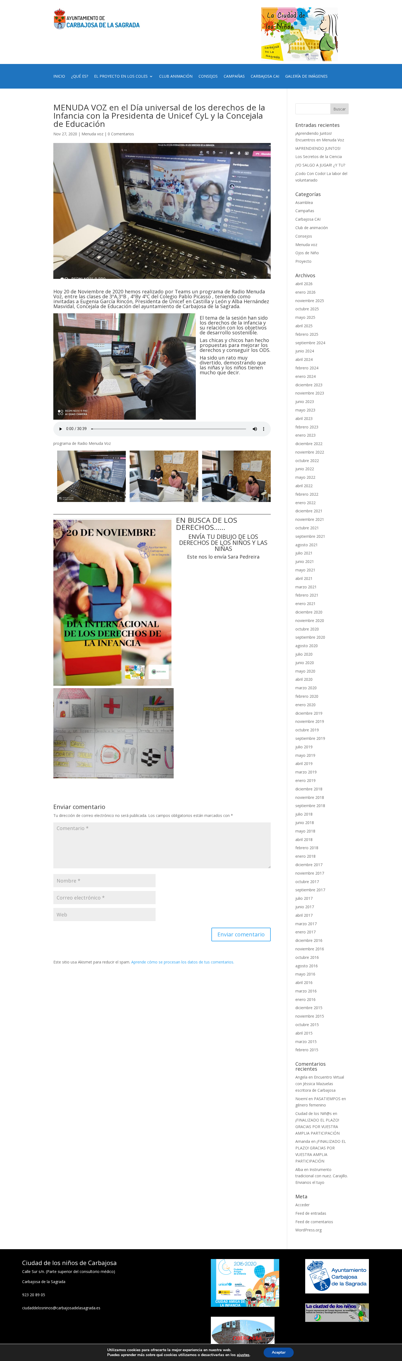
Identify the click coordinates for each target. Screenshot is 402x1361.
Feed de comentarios (314, 1221)
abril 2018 (304, 839)
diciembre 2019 (308, 713)
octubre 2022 (307, 460)
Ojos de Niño (307, 252)
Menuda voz (92, 133)
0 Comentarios (121, 133)
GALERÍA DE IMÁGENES (306, 76)
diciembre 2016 (308, 940)
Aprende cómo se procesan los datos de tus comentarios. (182, 962)
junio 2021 (304, 561)
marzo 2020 (306, 687)
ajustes (243, 1355)
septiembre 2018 (310, 805)
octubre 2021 (307, 527)
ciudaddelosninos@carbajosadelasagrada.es (61, 1307)
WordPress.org (308, 1230)
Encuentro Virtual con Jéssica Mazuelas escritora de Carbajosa (319, 1083)
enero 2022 (305, 502)
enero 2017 (305, 931)
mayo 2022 (305, 477)
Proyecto (303, 261)
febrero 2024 (306, 367)
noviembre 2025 (309, 300)
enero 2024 (305, 376)
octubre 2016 (307, 957)
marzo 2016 (306, 991)
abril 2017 (304, 915)
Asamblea (304, 202)
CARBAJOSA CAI (265, 76)
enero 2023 (305, 435)
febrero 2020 (306, 696)
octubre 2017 (307, 881)
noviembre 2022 (309, 452)
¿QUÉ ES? (79, 76)
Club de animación (311, 227)
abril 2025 (304, 325)
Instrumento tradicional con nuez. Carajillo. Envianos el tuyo (321, 1176)
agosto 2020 (306, 645)
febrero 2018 (306, 847)
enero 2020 (305, 704)
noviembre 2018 (309, 797)
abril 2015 (304, 1033)
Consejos (303, 236)
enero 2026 (305, 292)
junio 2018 (304, 822)
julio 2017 (304, 898)
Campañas (304, 210)
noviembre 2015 (309, 1016)
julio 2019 (304, 746)
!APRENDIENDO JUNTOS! (317, 148)
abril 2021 (304, 578)
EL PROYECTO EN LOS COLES (121, 76)
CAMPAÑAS (234, 76)
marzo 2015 (306, 1041)
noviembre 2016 (309, 948)
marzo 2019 (306, 772)
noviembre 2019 (309, 721)
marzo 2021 (306, 586)
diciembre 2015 (308, 1007)
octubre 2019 (307, 729)
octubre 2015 (307, 1024)
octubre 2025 (307, 308)
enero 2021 (305, 603)
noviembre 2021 (309, 519)
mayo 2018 (305, 831)
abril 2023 (304, 418)
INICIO (59, 76)
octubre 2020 (307, 629)
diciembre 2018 (308, 789)
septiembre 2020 (310, 637)
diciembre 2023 (308, 384)
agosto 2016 (306, 965)
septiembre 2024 (310, 342)
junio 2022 (304, 468)
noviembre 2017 (309, 873)
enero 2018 (305, 856)
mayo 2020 (305, 671)
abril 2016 (304, 982)
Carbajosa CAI (308, 219)
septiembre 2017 (310, 889)
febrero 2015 (306, 1049)
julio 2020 (304, 654)
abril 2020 (304, 679)
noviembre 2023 (309, 393)
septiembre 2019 (310, 738)
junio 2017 (304, 906)
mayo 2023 (305, 410)
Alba (299, 1169)
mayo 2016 (305, 974)
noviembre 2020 (309, 620)
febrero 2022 (306, 494)
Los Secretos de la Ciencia (318, 156)
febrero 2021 (306, 595)
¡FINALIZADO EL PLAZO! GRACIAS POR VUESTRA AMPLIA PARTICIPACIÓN (317, 1126)
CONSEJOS (208, 76)
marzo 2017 (306, 923)
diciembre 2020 (308, 612)
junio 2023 (304, 401)
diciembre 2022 (308, 443)
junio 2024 (304, 351)
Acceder (302, 1204)
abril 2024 (304, 359)
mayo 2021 (305, 570)
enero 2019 (305, 780)
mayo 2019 (305, 755)
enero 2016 (305, 999)
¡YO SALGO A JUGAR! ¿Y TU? (320, 165)
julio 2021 (304, 553)
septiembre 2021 (310, 536)
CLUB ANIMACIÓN (176, 76)
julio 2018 (304, 814)
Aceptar (279, 1352)
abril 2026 (304, 283)
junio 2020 (304, 662)
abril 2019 (304, 763)
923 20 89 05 (33, 1294)
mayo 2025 (305, 317)
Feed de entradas (310, 1213)
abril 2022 (304, 485)
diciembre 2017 (308, 864)
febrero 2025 (306, 334)
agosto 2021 (306, 544)
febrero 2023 (306, 427)
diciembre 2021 (308, 510)
